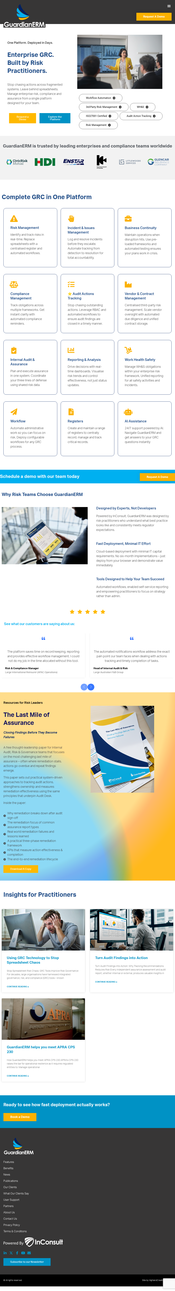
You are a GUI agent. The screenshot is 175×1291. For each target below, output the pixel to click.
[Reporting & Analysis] (71, 350)
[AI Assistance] (128, 411)
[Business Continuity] (128, 218)
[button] (169, 6)
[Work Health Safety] (128, 350)
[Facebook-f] (17, 1253)
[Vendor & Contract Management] (128, 284)
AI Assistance (136, 421)
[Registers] (71, 411)
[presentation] (84, 687)
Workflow (17, 421)
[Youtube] (23, 1253)
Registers (75, 421)
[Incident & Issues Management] (71, 218)
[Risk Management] (13, 218)
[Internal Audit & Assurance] (13, 350)
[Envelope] (29, 1253)
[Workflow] (13, 411)
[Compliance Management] (13, 284)
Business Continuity (141, 228)
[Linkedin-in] (5, 1253)
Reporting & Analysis (84, 360)
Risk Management (24, 228)
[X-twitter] (11, 1253)
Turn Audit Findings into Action (121, 958)
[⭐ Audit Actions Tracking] (71, 284)
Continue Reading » (18, 987)
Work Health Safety (140, 360)
